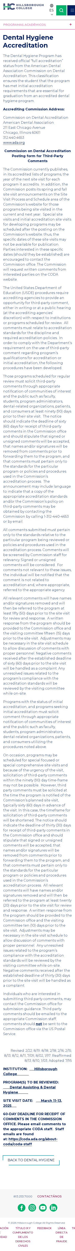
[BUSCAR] (61, 10)
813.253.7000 (23, 1196)
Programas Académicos (24, 24)
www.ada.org (14, 143)
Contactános (49, 1196)
